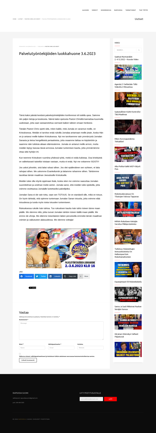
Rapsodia (22, 419)
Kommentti (23, 320)
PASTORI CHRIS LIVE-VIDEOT (52, 46)
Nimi (21, 344)
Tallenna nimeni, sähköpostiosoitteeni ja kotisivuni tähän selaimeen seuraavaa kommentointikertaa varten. (57, 356)
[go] (139, 50)
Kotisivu (80, 344)
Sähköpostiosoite (54, 344)
